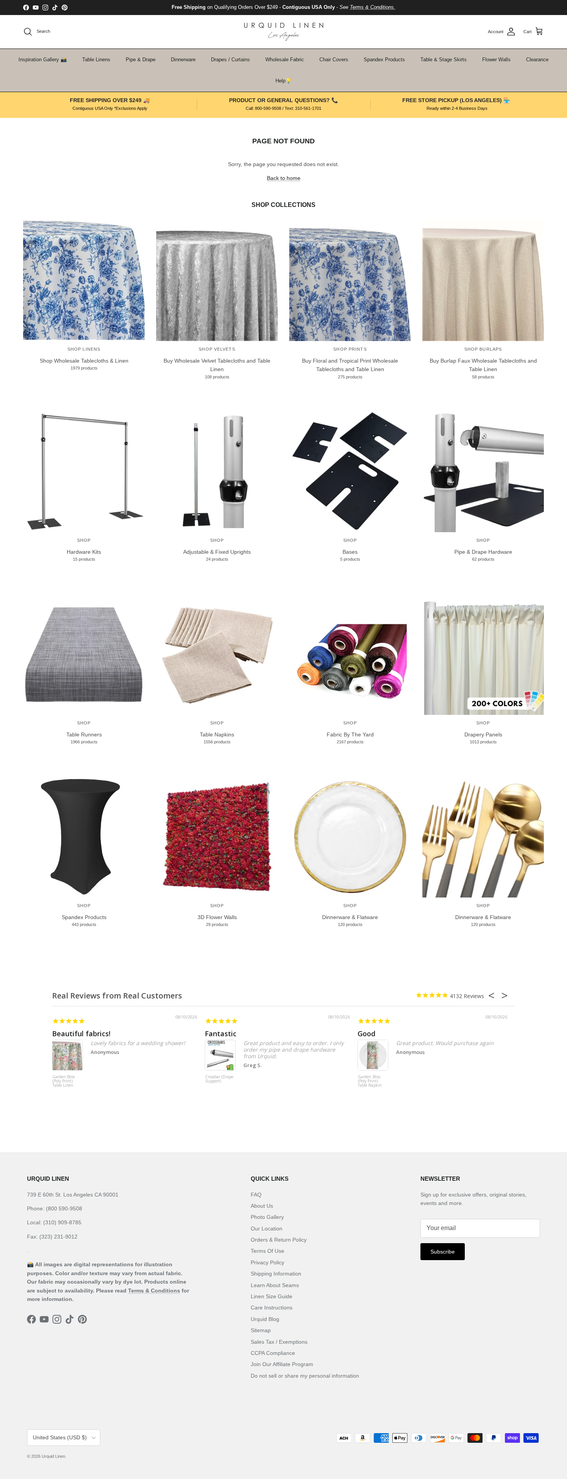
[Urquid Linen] (283, 32)
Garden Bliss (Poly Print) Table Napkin (370, 1081)
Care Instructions (271, 1307)
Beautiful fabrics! (81, 1033)
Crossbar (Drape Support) (219, 1079)
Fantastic (220, 1033)
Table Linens (96, 59)
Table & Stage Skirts (443, 59)
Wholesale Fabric (284, 59)
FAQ (256, 1195)
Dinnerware (183, 59)
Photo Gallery (267, 1217)
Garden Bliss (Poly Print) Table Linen (63, 1081)
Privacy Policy (267, 1262)
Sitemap (261, 1330)
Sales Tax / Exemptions (279, 1342)
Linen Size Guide (271, 1296)
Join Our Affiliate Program (282, 1364)
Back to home (283, 178)
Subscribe (442, 1252)
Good (366, 1033)
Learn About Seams (275, 1285)
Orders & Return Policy (279, 1240)
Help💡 (283, 81)
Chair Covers (333, 59)
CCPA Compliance (273, 1353)
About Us (262, 1206)
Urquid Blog (265, 1319)
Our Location (266, 1228)
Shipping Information (276, 1274)
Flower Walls (496, 59)
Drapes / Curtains (230, 59)
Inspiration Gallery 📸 (43, 59)
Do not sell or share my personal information (305, 1376)
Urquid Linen (53, 1456)
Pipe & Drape (140, 59)
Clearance (537, 59)
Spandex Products (384, 59)
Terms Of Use (267, 1251)
